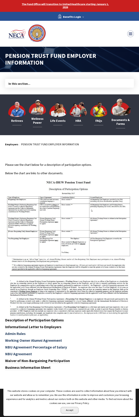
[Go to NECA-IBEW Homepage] (27, 33)
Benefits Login (72, 16)
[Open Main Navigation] (130, 33)
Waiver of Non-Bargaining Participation (37, 360)
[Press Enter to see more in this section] (69, 83)
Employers (11, 144)
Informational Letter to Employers (33, 327)
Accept (69, 410)
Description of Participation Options (34, 320)
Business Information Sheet (28, 367)
